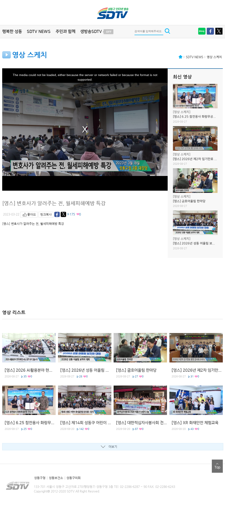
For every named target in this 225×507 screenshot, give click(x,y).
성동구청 (39, 478)
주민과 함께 (65, 31)
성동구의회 (73, 478)
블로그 (202, 31)
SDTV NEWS (39, 31)
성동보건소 (56, 478)
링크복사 (46, 214)
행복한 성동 (12, 31)
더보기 (113, 446)
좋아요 (31, 214)
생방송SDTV (91, 31)
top (217, 466)
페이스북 (210, 31)
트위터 (219, 31)
